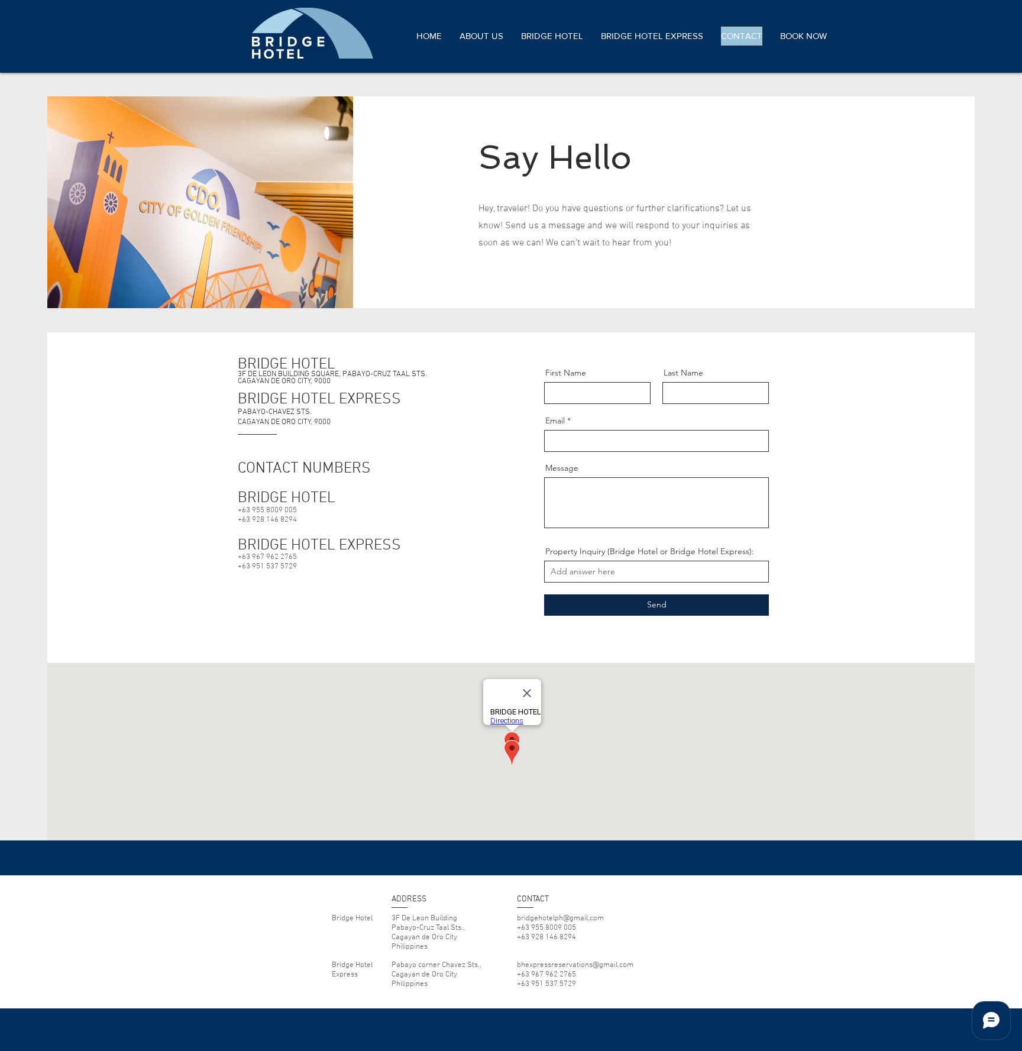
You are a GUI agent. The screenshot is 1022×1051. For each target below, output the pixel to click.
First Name (565, 372)
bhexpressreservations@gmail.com (575, 965)
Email (555, 420)
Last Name (683, 372)
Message (561, 468)
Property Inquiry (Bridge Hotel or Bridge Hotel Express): (649, 551)
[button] (799, 36)
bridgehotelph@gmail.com (560, 918)
